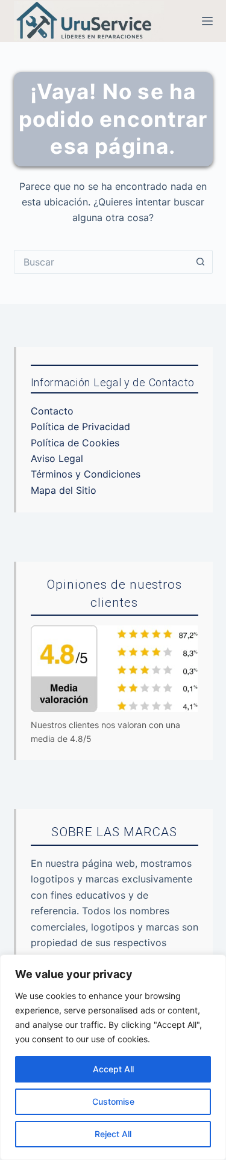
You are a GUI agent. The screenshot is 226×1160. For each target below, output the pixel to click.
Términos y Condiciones (85, 474)
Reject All (113, 1134)
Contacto (52, 411)
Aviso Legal (57, 458)
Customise (113, 1101)
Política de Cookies (75, 443)
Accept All (113, 1069)
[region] (113, 1057)
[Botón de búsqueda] (201, 262)
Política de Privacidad (80, 427)
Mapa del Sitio (63, 490)
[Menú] (207, 21)
